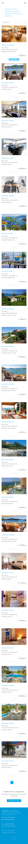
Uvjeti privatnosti (11, 830)
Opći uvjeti (4, 830)
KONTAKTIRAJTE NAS (14, 800)
